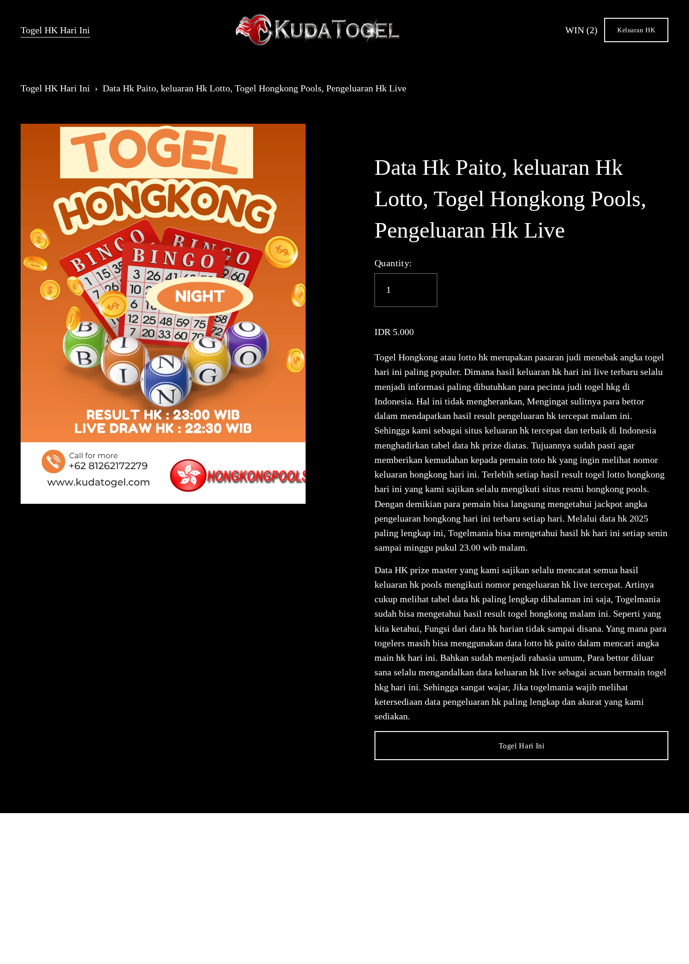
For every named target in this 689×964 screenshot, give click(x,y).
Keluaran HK (636, 30)
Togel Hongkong (406, 357)
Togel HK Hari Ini (55, 30)
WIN (581, 30)
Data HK (391, 570)
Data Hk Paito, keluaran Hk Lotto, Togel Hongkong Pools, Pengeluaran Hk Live (254, 88)
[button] (521, 745)
